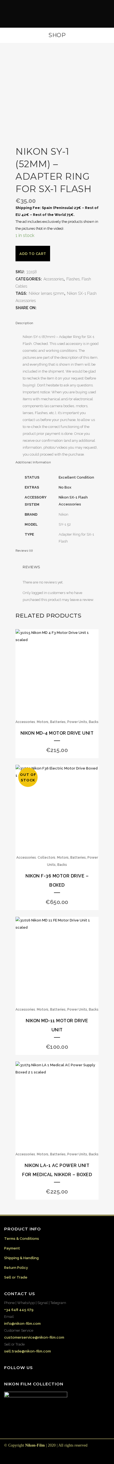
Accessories (53, 279)
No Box (65, 487)
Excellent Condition (76, 477)
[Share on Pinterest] (67, 308)
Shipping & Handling (21, 1258)
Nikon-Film (35, 1445)
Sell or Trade (15, 1277)
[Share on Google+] (51, 308)
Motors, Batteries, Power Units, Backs (68, 722)
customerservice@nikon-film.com (34, 1337)
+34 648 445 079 (18, 1310)
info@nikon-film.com (22, 1323)
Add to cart (32, 254)
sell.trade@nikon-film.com (27, 1351)
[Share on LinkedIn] (56, 308)
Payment (12, 1248)
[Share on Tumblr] (62, 308)
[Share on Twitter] (45, 308)
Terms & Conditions (21, 1238)
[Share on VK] (73, 308)
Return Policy (16, 1268)
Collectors (46, 857)
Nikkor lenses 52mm (46, 293)
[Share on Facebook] (40, 308)
